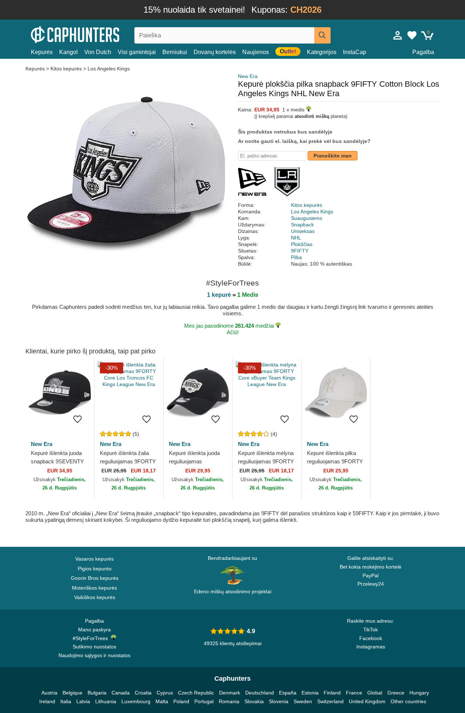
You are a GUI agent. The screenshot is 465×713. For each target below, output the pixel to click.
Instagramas (370, 647)
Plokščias (301, 244)
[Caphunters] (94, 34)
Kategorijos (321, 52)
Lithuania (105, 701)
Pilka (296, 257)
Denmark (229, 693)
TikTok (370, 629)
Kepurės (42, 52)
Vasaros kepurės (94, 559)
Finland (332, 693)
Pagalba (423, 52)
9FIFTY (299, 251)
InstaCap (354, 52)
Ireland (47, 701)
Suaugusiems (306, 218)
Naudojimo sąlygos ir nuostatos (94, 655)
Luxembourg (135, 701)
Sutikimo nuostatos (94, 647)
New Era (248, 76)
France (354, 693)
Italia (65, 701)
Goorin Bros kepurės (94, 578)
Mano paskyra (94, 629)
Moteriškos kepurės (94, 588)
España (287, 693)
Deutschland (259, 693)
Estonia (310, 693)
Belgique (72, 693)
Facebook (370, 638)
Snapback (302, 225)
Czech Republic (196, 693)
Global (374, 693)
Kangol (68, 52)
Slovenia (278, 701)
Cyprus (165, 693)
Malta (161, 701)
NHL (296, 238)
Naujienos (255, 52)
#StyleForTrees (92, 638)
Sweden (303, 701)
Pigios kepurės (95, 568)
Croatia (143, 693)
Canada (121, 693)
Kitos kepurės (66, 68)
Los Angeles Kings (109, 68)
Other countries (408, 701)
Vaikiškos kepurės (94, 597)
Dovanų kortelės (215, 52)
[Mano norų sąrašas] (411, 35)
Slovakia (254, 701)
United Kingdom (367, 701)
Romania (229, 701)
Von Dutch (97, 52)
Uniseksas (303, 231)
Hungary (419, 693)
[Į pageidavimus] (78, 419)
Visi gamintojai (137, 52)
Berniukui (174, 52)
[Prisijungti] (397, 35)
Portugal (204, 701)
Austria (49, 693)
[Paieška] (322, 35)
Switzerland (330, 701)
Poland (181, 701)
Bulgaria (97, 693)
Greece (395, 693)
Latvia (83, 701)
